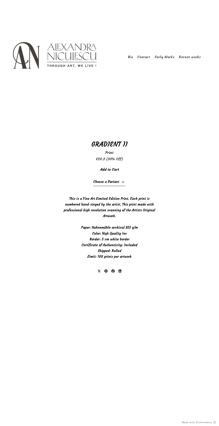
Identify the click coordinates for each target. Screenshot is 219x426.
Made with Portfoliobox (197, 422)
